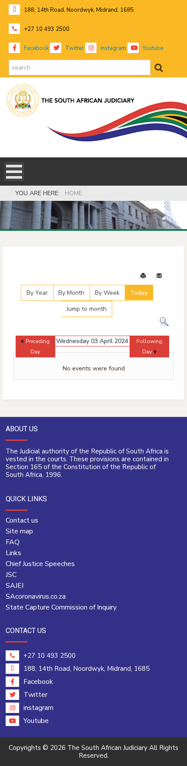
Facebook (36, 48)
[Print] (143, 276)
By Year (37, 293)
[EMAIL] (159, 276)
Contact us (22, 520)
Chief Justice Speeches (40, 564)
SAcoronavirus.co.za (36, 596)
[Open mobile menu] (14, 171)
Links (13, 553)
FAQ (13, 542)
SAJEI (14, 585)
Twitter (74, 48)
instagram (112, 48)
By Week (107, 293)
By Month (71, 293)
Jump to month (87, 309)
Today (138, 293)
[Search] (164, 321)
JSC (11, 574)
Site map (19, 531)
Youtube (152, 48)
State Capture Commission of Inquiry (61, 607)
